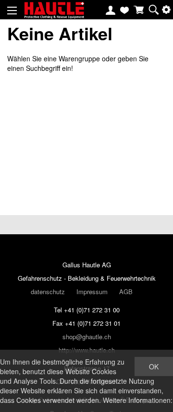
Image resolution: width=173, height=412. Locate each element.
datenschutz (48, 291)
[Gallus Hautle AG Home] (54, 14)
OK (154, 366)
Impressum (92, 291)
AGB (126, 291)
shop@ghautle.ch (86, 336)
